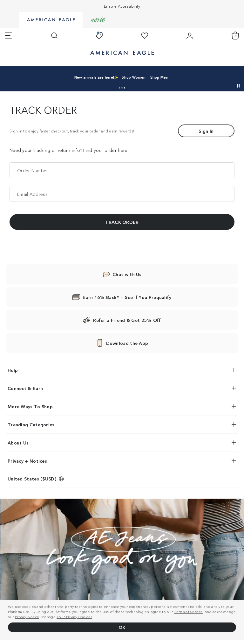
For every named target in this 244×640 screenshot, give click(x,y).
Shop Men (159, 77)
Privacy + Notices (27, 461)
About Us (18, 442)
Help (13, 370)
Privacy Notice (27, 616)
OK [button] (122, 627)
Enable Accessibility (122, 6)
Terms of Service (188, 611)
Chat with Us (127, 274)
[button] (119, 88)
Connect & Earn (25, 388)
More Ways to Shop (30, 406)
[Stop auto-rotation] (238, 86)
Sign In (206, 131)
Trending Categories (31, 424)
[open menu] (8, 35)
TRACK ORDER (122, 222)
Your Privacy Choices (74, 616)
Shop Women (134, 77)
